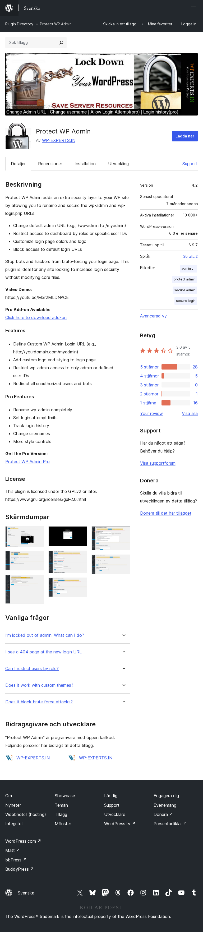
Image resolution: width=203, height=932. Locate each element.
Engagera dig (166, 795)
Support (190, 163)
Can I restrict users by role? (32, 668)
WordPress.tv (120, 823)
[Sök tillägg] (61, 42)
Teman (61, 805)
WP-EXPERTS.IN (58, 140)
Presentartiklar (170, 823)
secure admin (185, 290)
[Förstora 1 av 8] (37, 533)
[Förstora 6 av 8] (80, 584)
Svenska (26, 893)
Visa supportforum (158, 463)
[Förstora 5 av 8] (80, 557)
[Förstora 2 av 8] (37, 558)
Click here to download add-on (36, 317)
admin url (188, 268)
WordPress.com (23, 841)
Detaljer (18, 163)
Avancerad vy (153, 316)
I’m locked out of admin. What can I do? (44, 635)
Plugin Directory (19, 24)
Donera (163, 814)
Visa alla (190, 413)
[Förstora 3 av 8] (37, 581)
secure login (186, 301)
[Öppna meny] (194, 8)
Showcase (65, 795)
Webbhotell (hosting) (25, 814)
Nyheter (13, 805)
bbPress (16, 859)
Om (8, 795)
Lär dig (110, 795)
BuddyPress (19, 869)
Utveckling (118, 163)
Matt (12, 850)
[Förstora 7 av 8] (123, 533)
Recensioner (50, 163)
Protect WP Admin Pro (27, 461)
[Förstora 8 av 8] (123, 561)
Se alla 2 (190, 256)
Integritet (14, 823)
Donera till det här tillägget (165, 513)
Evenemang (165, 805)
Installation (85, 163)
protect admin (185, 279)
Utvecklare (114, 814)
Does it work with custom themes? (39, 685)
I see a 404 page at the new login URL (43, 651)
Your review (151, 413)
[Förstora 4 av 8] (80, 533)
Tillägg (61, 814)
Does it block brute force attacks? (39, 701)
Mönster (63, 823)
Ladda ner (185, 136)
